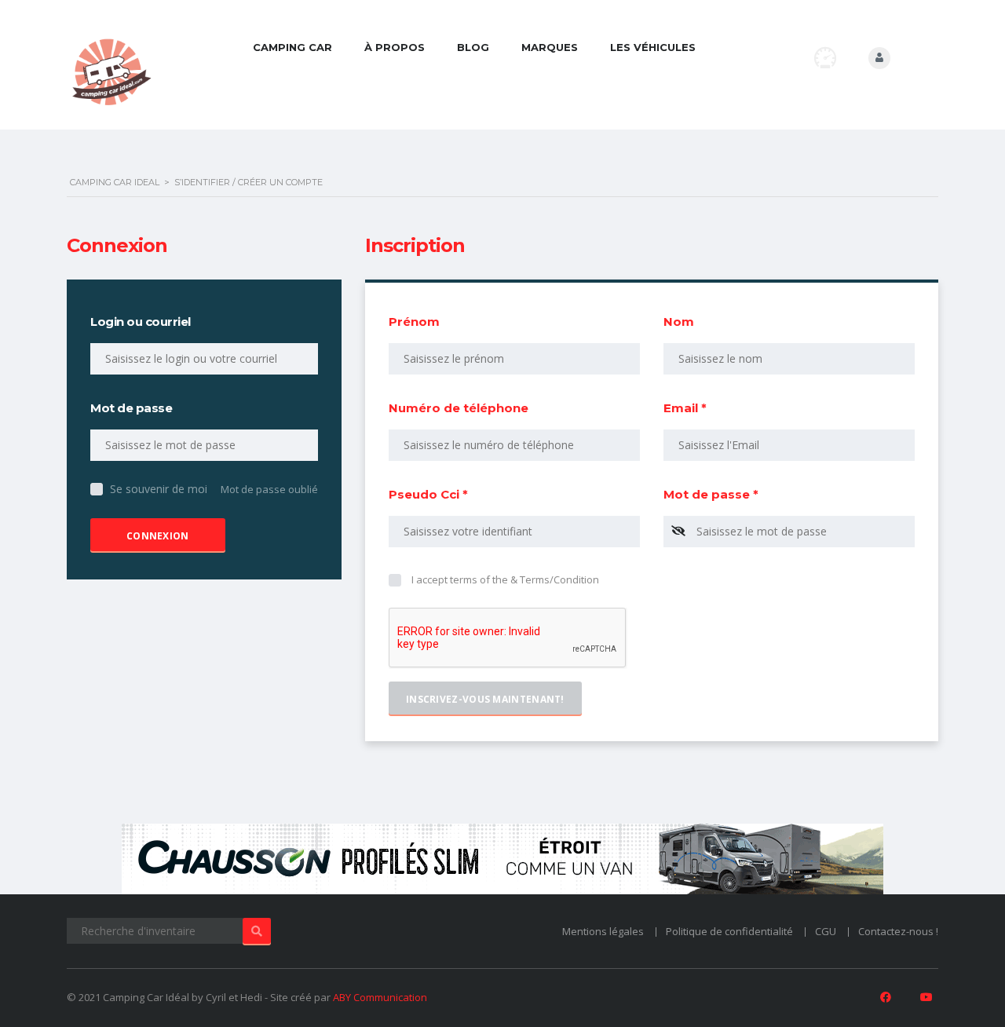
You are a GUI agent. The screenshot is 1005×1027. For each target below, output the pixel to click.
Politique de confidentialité (729, 931)
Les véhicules (653, 47)
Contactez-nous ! (898, 931)
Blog (473, 47)
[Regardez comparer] (825, 57)
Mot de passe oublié (269, 489)
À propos (394, 47)
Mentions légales (603, 931)
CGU (825, 931)
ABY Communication (380, 997)
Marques (549, 47)
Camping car (292, 47)
